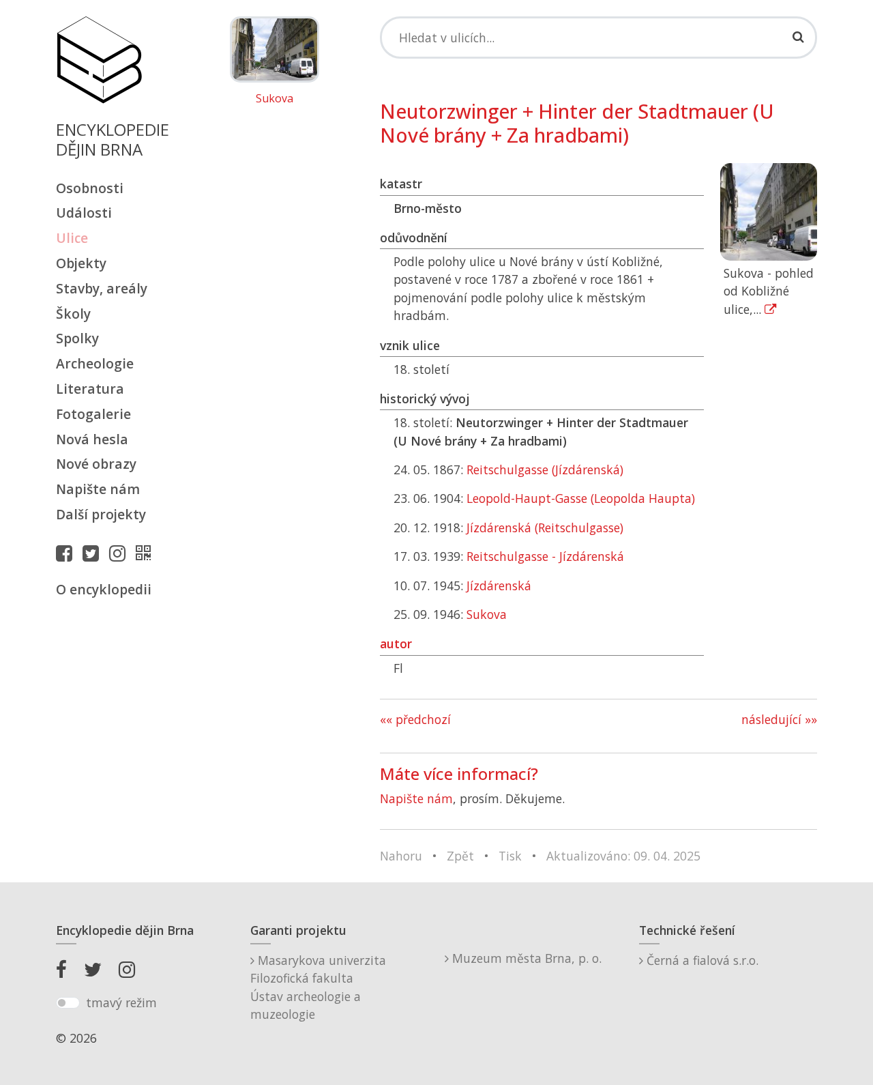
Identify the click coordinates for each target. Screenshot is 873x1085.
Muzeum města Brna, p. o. (525, 958)
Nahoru (401, 856)
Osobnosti (89, 188)
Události (84, 212)
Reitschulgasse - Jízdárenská (545, 556)
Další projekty (101, 514)
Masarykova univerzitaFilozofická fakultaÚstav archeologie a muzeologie (318, 987)
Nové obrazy (96, 463)
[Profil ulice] (147, 552)
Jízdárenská (499, 585)
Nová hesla (92, 439)
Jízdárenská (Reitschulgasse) (545, 527)
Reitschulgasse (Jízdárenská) (545, 469)
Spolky (77, 338)
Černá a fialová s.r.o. (700, 960)
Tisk (510, 856)
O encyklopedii (103, 589)
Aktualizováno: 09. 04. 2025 (623, 856)
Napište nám (98, 489)
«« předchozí (415, 719)
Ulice (72, 238)
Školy (73, 313)
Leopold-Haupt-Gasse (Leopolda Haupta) (581, 498)
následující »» (779, 719)
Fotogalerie (93, 414)
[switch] (68, 1003)
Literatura (90, 388)
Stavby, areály (101, 288)
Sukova (274, 99)
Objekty (81, 263)
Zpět (460, 856)
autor (396, 643)
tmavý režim (121, 1002)
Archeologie (95, 363)
